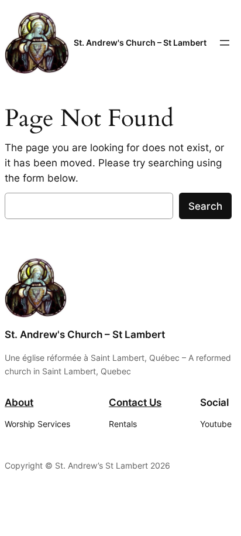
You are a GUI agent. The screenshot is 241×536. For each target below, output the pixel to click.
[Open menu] (225, 43)
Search (205, 206)
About (19, 402)
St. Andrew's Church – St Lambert (140, 42)
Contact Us (135, 402)
